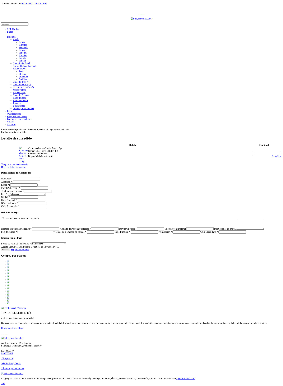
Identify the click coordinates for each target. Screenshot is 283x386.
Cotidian (23, 79)
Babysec (23, 50)
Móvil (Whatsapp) (128, 229)
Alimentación (19, 92)
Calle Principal (122, 232)
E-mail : (5, 185)
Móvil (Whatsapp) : (10, 188)
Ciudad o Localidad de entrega (71, 232)
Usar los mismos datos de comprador (21, 218)
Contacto (11, 124)
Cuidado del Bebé (21, 63)
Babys (22, 42)
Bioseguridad (19, 106)
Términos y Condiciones (12, 368)
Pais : (4, 194)
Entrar (10, 32)
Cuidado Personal (21, 95)
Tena (21, 71)
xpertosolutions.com (185, 378)
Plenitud (23, 74)
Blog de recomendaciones (19, 119)
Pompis (22, 58)
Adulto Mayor (19, 68)
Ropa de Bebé (19, 98)
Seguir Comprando (20, 249)
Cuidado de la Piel (21, 82)
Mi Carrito (13, 29)
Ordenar (5, 250)
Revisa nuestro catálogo (12, 328)
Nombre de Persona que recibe (16, 229)
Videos (10, 121)
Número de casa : (10, 203)
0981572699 (41, 3)
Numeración (165, 232)
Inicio (9, 111)
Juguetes (17, 103)
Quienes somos (14, 113)
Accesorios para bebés (23, 87)
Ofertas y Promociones (23, 108)
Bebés (16, 39)
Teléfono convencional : (12, 191)
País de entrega (9, 232)
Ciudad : (5, 197)
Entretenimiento (20, 100)
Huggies (23, 44)
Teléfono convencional (175, 229)
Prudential (23, 76)
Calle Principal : (9, 200)
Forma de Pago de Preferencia (16, 243)
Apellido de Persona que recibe (75, 229)
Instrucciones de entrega (225, 229)
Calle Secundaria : (10, 206)
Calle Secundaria (209, 232)
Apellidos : (7, 181)
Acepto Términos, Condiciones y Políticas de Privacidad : (28, 246)
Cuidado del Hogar (22, 84)
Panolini (23, 52)
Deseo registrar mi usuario (13, 167)
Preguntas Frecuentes (17, 116)
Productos (11, 37)
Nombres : (6, 178)
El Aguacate (7, 358)
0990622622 (27, 3)
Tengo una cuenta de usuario (14, 164)
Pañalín (22, 60)
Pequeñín (23, 47)
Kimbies (23, 55)
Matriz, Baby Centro (11, 363)
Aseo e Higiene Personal (24, 66)
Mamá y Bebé (19, 90)
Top (3, 383)
